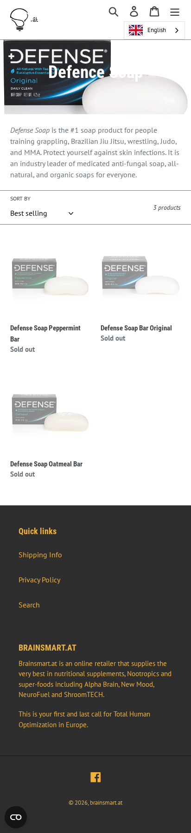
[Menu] (175, 10)
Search (29, 604)
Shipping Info (40, 554)
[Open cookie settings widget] (16, 817)
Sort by (20, 198)
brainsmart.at (106, 803)
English (156, 30)
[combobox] (154, 30)
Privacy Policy (39, 579)
